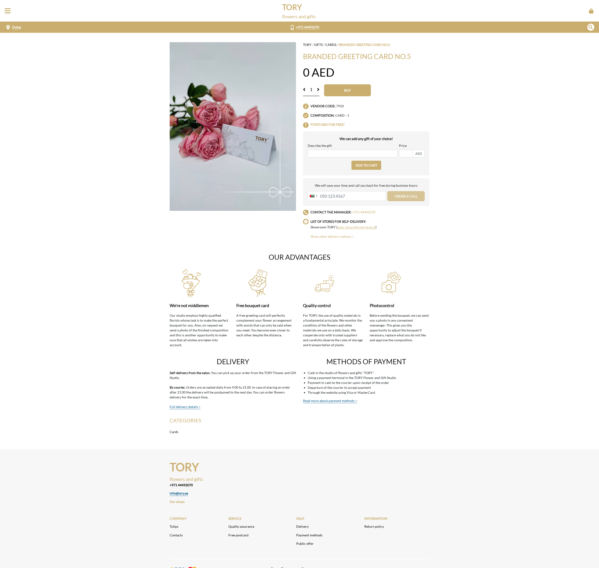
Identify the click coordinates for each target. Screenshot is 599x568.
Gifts (318, 45)
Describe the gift (320, 146)
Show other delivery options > (332, 236)
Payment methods (309, 535)
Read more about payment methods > (330, 401)
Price (403, 146)
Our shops (177, 502)
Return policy (374, 526)
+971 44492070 (307, 27)
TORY (307, 45)
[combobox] (313, 196)
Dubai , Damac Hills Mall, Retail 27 (356, 227)
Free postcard (238, 535)
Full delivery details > (185, 407)
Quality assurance (241, 526)
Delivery (302, 526)
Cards (330, 45)
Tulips (174, 526)
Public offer (305, 544)
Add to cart (366, 165)
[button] (590, 27)
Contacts (176, 535)
